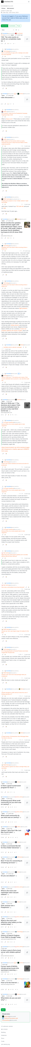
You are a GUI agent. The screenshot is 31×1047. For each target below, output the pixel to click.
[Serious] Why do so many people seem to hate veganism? (13, 424)
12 (2, 414)
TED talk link (19, 206)
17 (2, 927)
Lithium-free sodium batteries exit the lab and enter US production (15, 464)
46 (3, 837)
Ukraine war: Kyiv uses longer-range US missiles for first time (15, 631)
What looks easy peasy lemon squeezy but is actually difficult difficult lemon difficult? (15, 555)
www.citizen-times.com (6, 235)
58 (3, 989)
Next (3, 1010)
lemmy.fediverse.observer (7, 955)
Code (2, 1041)
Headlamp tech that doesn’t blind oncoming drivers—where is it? (15, 248)
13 (3, 852)
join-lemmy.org (5, 1044)
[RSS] (18, 30)
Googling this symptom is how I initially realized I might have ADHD (15, 201)
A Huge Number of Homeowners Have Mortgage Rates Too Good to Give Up (15, 737)
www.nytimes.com (5, 834)
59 (3, 822)
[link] (5, 43)
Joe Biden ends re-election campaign (12, 347)
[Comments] (27, 39)
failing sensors (15, 325)
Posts (18, 26)
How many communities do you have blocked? (13, 587)
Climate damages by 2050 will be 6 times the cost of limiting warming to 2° (14, 693)
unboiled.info (8, 1)
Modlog (3, 1032)
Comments (12, 26)
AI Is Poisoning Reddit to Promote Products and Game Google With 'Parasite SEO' (15, 651)
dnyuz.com (9, 119)
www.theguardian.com (6, 412)
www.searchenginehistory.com (8, 939)
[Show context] (3, 56)
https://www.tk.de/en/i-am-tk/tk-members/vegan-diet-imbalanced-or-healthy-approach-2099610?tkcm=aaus (16, 449)
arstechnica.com (5, 972)
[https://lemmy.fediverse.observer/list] (27, 952)
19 (3, 807)
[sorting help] (16, 30)
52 (3, 1004)
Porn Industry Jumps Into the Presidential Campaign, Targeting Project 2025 (14, 114)
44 (3, 867)
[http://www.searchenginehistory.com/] (27, 937)
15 (3, 958)
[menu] (29, 1)
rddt (4, 208)
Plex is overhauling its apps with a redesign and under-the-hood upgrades (15, 53)
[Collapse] (3, 49)
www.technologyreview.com (8, 984)
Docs (2, 1038)
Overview (4, 26)
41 (3, 882)
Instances (4, 1035)
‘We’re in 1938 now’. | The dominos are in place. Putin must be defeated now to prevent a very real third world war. (15, 379)
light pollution (23, 308)
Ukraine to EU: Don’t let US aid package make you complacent (14, 675)
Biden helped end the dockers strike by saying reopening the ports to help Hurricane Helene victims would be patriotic (14, 142)
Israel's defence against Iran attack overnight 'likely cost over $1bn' (15, 767)
